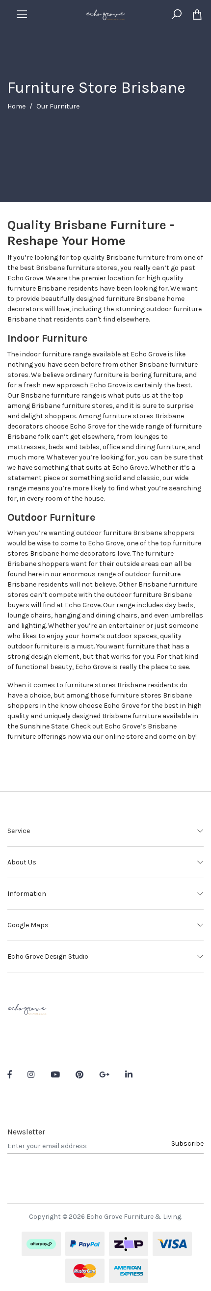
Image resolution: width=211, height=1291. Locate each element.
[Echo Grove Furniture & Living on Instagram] (31, 1075)
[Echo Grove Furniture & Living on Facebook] (9, 1075)
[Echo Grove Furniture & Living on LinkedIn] (128, 1075)
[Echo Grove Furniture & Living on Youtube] (55, 1075)
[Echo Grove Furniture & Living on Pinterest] (79, 1075)
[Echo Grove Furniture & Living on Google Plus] (104, 1075)
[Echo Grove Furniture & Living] (105, 14)
